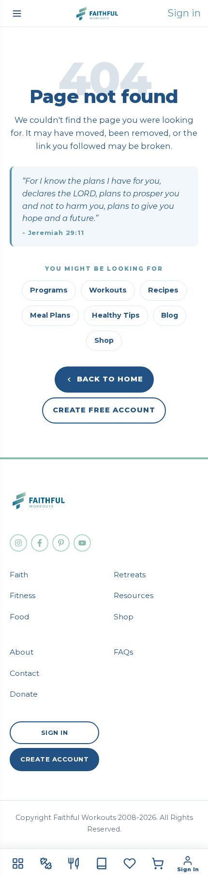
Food (20, 616)
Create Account (54, 759)
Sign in (184, 13)
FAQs (123, 652)
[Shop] (157, 863)
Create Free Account (104, 410)
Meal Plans (50, 315)
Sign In (54, 732)
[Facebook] (39, 543)
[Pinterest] (61, 543)
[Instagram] (18, 543)
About (21, 652)
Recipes (163, 290)
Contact (24, 673)
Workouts (108, 290)
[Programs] (101, 863)
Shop (104, 340)
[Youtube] (82, 543)
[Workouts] (45, 863)
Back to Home (110, 379)
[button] (17, 13)
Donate (24, 694)
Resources (133, 595)
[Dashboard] (17, 863)
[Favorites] (129, 863)
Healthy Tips (116, 315)
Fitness (22, 595)
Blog (169, 315)
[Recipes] (73, 863)
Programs (49, 290)
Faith (19, 574)
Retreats (130, 574)
